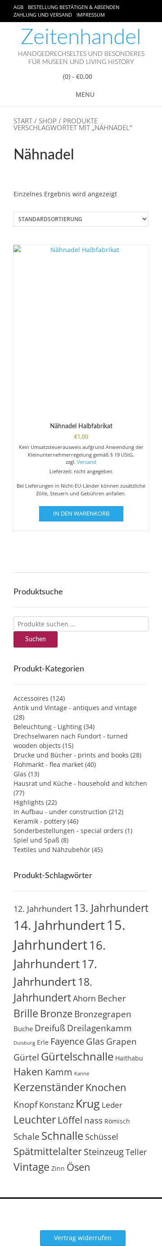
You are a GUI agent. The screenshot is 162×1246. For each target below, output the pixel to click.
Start (23, 120)
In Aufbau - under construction (60, 811)
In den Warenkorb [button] (81, 513)
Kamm (58, 1072)
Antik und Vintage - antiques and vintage (75, 707)
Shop (48, 120)
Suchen (35, 639)
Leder (112, 1105)
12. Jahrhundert (43, 908)
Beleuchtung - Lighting (48, 726)
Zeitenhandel (81, 37)
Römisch (117, 1121)
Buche (23, 1028)
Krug (88, 1103)
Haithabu (129, 1058)
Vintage (32, 1167)
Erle (43, 1042)
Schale (27, 1136)
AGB (18, 7)
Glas (20, 774)
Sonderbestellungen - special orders (68, 830)
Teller (136, 1151)
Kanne (81, 1073)
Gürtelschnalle (77, 1056)
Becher (112, 998)
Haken (28, 1071)
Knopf (25, 1104)
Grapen (121, 1041)
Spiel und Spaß (36, 840)
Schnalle (62, 1135)
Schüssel (101, 1136)
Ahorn (84, 998)
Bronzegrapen (102, 1014)
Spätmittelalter (48, 1151)
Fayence (67, 1041)
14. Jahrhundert (59, 924)
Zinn (58, 1168)
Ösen (78, 1167)
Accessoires (31, 698)
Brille (26, 1013)
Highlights (29, 802)
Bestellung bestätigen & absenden (73, 7)
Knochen (106, 1087)
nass (93, 1120)
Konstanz (56, 1104)
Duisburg (24, 1043)
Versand (86, 461)
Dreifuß (50, 1028)
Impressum (90, 14)
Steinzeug (104, 1151)
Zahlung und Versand (43, 14)
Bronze (56, 1013)
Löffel (70, 1119)
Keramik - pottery (40, 821)
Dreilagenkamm (99, 1028)
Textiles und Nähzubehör (52, 849)
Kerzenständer (49, 1087)
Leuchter (35, 1119)
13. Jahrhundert (111, 908)
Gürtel (26, 1057)
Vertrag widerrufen (83, 1237)
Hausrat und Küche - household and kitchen (80, 783)
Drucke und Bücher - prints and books (71, 755)
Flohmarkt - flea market (48, 764)
